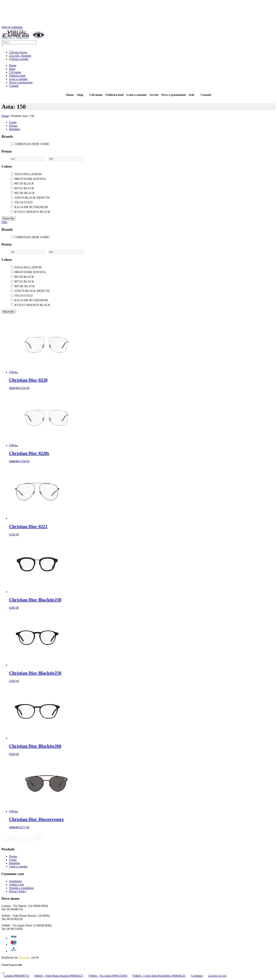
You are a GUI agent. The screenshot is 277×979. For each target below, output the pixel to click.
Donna (13, 125)
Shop (12, 68)
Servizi (154, 94)
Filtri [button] (4, 222)
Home (12, 65)
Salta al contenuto (12, 27)
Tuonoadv (24, 957)
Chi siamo (15, 72)
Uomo (13, 122)
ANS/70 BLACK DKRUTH (32, 197)
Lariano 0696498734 (16, 975)
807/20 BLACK (24, 183)
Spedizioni (15, 881)
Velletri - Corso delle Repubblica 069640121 (159, 975)
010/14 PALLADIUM (28, 174)
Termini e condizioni (21, 888)
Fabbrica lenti (17, 75)
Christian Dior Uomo (32, 144)
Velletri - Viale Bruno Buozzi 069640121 (58, 975)
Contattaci (197, 975)
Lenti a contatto (18, 79)
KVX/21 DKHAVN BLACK (32, 211)
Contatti (13, 85)
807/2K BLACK (25, 193)
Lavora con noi (217, 975)
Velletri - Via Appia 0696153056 (107, 975)
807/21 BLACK (24, 188)
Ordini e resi (16, 884)
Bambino (14, 129)
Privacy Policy (17, 891)
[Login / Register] (20, 55)
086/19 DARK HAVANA (30, 178)
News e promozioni (20, 82)
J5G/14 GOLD (24, 202)
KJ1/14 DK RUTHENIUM (31, 207)
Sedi (191, 94)
